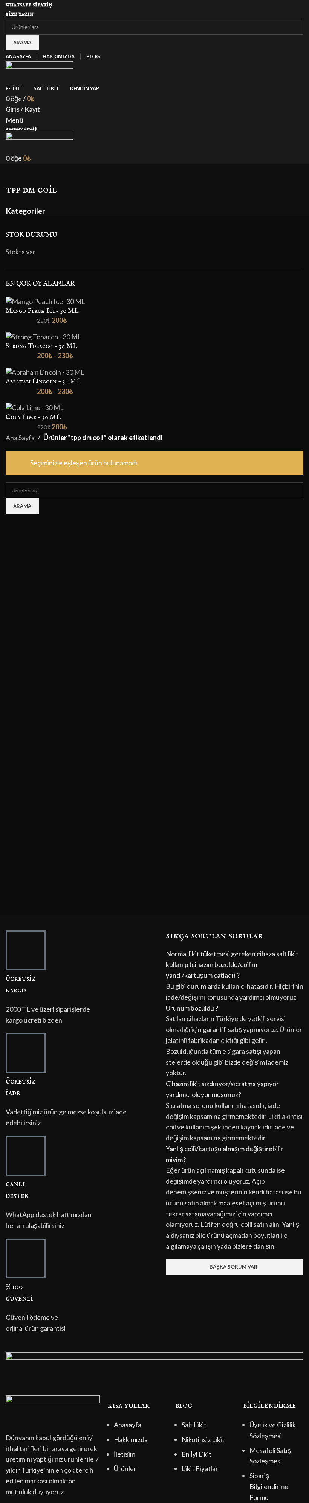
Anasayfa (127, 1425)
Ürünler (125, 1468)
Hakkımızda (131, 1439)
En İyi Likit (196, 1454)
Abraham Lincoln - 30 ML (43, 381)
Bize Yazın (20, 14)
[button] (234, 964)
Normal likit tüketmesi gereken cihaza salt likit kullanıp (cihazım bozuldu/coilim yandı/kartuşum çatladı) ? (232, 965)
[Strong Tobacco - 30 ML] (43, 336)
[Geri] (15, 173)
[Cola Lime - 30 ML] (35, 407)
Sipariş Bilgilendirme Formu (268, 1486)
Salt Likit (194, 1425)
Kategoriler (25, 211)
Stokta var (20, 252)
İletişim (124, 1454)
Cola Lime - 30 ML (33, 417)
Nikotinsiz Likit (203, 1439)
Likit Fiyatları (201, 1468)
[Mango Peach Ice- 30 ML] (45, 300)
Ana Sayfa (20, 437)
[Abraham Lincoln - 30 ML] (45, 371)
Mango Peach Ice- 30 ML (42, 311)
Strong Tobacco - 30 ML (41, 346)
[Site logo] (39, 71)
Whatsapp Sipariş (29, 4)
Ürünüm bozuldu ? (192, 1008)
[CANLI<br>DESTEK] (26, 1156)
